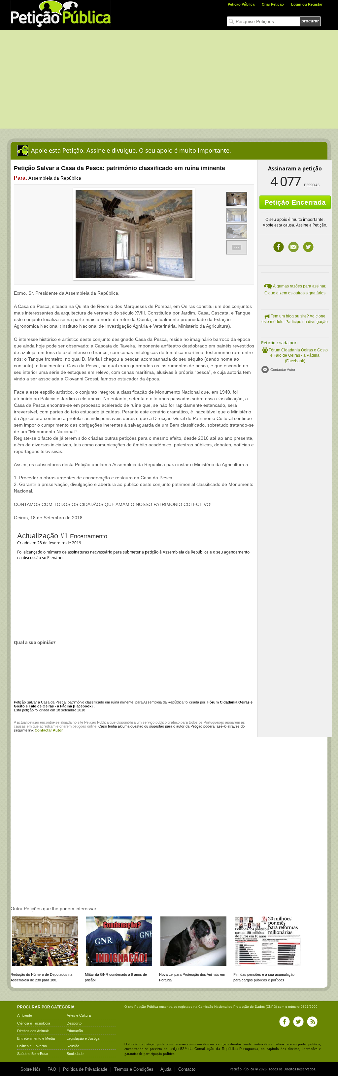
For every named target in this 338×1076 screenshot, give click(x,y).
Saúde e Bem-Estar (33, 1054)
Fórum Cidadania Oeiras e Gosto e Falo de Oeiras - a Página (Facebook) (298, 356)
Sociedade (75, 1054)
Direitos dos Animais (33, 1031)
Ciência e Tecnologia (33, 1023)
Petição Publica (96, 722)
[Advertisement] (169, 79)
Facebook (278, 247)
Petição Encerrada (295, 202)
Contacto (186, 1069)
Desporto (74, 1023)
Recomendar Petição (293, 247)
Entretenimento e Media (36, 1038)
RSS (312, 1021)
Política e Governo (32, 1046)
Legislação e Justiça (83, 1038)
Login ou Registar (306, 4)
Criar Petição (273, 4)
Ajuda (165, 1069)
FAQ (52, 1069)
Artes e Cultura (79, 1015)
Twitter (308, 247)
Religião (73, 1046)
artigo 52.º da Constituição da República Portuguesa (214, 1049)
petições (79, 726)
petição (33, 722)
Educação (75, 1031)
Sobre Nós (30, 1069)
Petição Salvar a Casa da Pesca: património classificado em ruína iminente (73, 702)
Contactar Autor (282, 370)
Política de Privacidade (85, 1069)
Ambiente (24, 1015)
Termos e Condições (133, 1069)
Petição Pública (241, 4)
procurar (310, 20)
